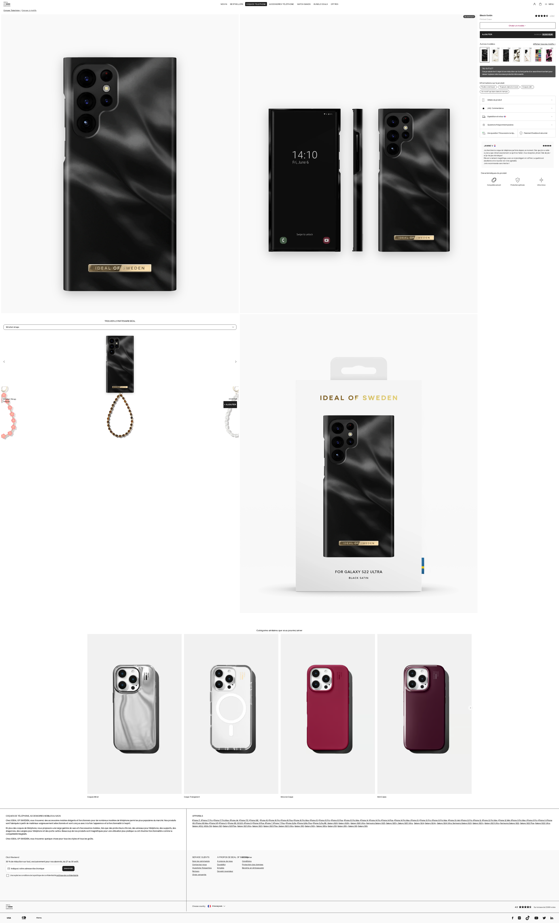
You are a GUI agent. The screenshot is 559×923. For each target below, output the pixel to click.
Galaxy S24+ (430, 823)
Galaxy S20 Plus (270, 826)
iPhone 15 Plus (337, 820)
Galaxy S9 (332, 826)
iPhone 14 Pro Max (402, 820)
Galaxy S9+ (342, 826)
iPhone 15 (314, 820)
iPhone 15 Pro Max (351, 820)
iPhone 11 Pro (531, 820)
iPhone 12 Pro (466, 820)
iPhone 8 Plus (258, 823)
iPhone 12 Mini (504, 820)
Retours (195, 871)
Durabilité (221, 865)
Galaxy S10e (321, 826)
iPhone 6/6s (291, 823)
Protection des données (252, 865)
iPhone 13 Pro (425, 820)
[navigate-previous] (470, 708)
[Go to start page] (6, 4)
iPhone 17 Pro (207, 820)
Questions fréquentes (202, 868)
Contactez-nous (199, 865)
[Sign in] (534, 4)
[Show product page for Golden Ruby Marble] (549, 55)
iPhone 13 (414, 820)
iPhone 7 (268, 823)
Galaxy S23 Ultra (491, 823)
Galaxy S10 (299, 826)
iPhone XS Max (201, 823)
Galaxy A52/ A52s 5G (202, 826)
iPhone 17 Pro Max (221, 820)
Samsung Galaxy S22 (509, 823)
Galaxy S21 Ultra (244, 826)
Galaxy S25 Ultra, (405, 823)
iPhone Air (233, 820)
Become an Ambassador (253, 868)
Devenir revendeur (225, 871)
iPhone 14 (364, 820)
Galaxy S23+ (478, 823)
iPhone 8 (248, 823)
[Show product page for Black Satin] (484, 54)
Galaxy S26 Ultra (358, 823)
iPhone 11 (541, 820)
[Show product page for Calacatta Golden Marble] (517, 55)
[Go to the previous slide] (4, 361)
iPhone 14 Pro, (375, 820)
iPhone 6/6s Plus (304, 823)
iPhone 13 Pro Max (439, 820)
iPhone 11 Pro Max (518, 820)
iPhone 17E (243, 820)
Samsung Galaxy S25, (376, 823)
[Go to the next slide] (236, 361)
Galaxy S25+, (392, 823)
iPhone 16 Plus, (287, 820)
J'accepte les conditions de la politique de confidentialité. (44, 875)
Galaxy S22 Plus (527, 823)
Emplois (220, 868)
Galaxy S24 (419, 823)
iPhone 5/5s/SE (320, 823)
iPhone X (223, 823)
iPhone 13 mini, (454, 820)
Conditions (247, 861)
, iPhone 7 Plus (278, 823)
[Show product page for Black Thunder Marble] (506, 55)
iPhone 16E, (254, 820)
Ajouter (230, 405)
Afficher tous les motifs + (544, 44)
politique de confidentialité (67, 875)
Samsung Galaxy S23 (462, 823)
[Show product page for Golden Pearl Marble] (495, 55)
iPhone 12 (477, 820)
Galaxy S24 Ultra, (445, 823)
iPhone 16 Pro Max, (301, 820)
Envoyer (68, 868)
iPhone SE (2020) (235, 823)
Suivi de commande (201, 861)
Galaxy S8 (352, 826)
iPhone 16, (264, 820)
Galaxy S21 (217, 826)
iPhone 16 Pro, (274, 820)
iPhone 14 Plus (387, 820)
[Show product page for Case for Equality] (538, 55)
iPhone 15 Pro (324, 820)
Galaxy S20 (257, 826)
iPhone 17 (196, 820)
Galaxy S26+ (344, 823)
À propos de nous (225, 861)
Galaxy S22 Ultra (542, 823)
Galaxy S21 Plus (229, 826)
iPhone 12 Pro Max (489, 820)
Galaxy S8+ (363, 826)
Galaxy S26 (332, 823)
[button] (534, 907)
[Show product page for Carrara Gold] (527, 55)
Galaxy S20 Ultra (286, 826)
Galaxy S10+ (310, 826)
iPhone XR (213, 823)
